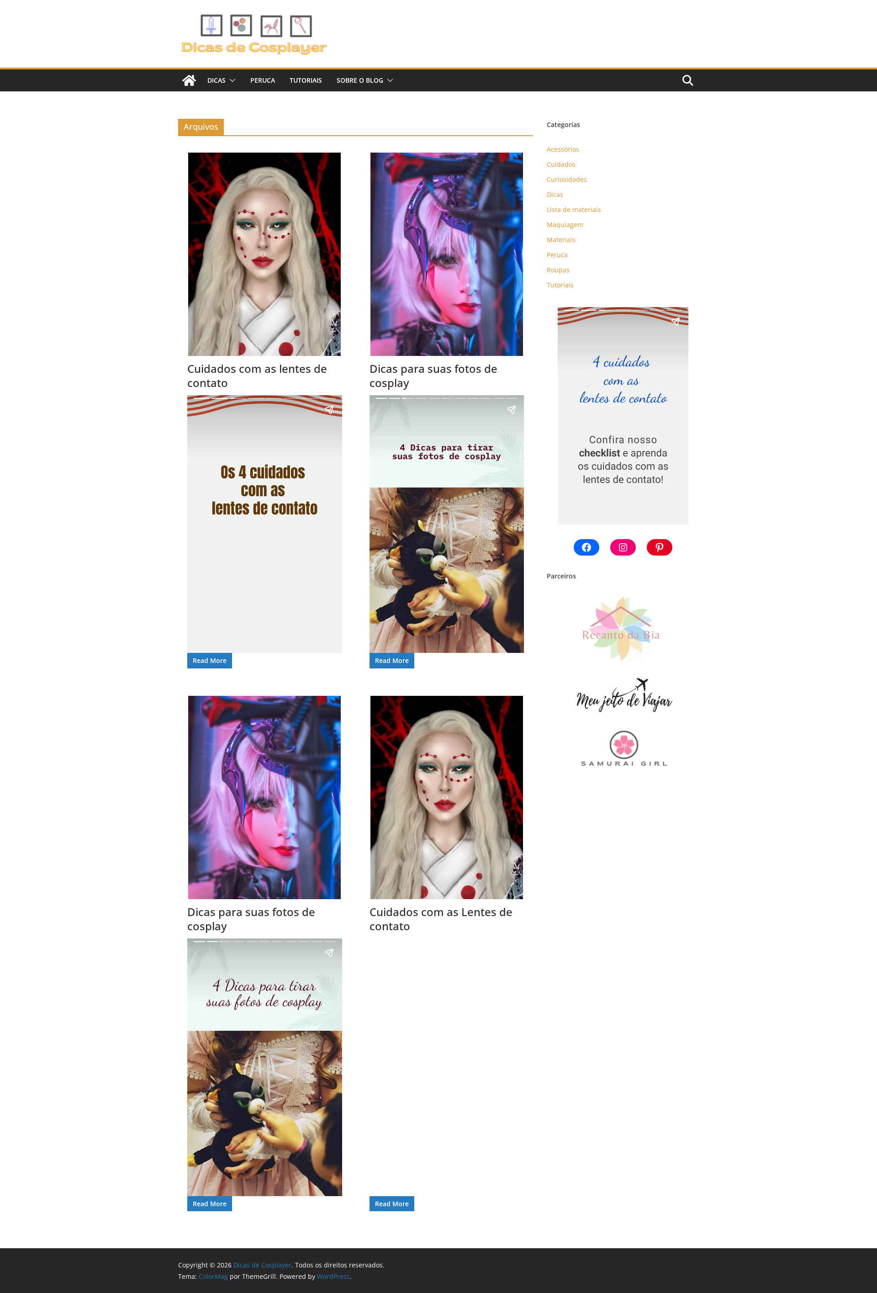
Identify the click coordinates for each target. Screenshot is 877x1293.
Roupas (558, 269)
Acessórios (563, 149)
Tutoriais (306, 80)
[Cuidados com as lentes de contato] (264, 254)
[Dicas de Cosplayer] (189, 80)
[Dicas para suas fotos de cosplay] (447, 254)
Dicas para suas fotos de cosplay (433, 375)
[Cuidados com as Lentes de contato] (447, 797)
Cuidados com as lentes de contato (257, 375)
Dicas (216, 80)
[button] (231, 80)
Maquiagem (565, 224)
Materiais (561, 239)
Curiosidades (567, 179)
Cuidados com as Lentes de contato (441, 918)
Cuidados (561, 164)
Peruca (262, 80)
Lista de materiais (574, 209)
